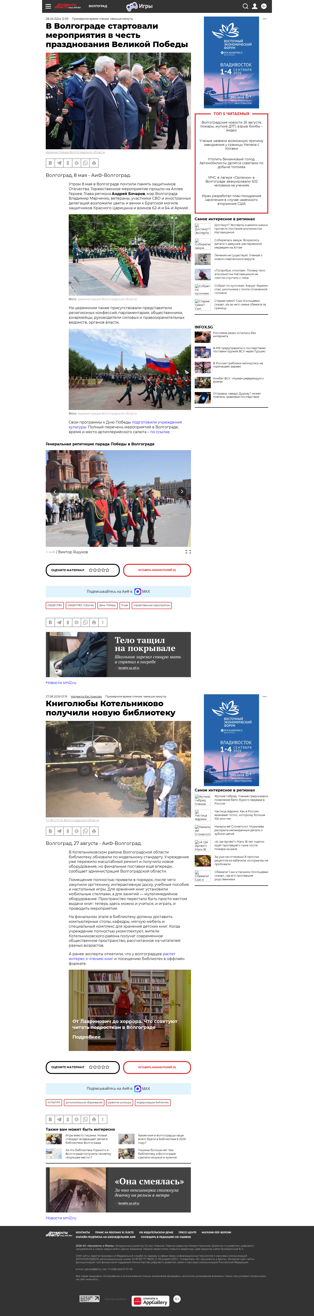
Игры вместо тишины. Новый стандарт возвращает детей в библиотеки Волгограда (87, 1139)
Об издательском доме (156, 1232)
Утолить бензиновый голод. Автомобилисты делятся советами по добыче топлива (231, 163)
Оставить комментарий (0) (157, 570)
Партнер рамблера (115, 1299)
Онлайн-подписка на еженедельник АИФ (106, 1237)
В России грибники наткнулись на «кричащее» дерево (238, 365)
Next (182, 491)
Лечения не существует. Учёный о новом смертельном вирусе (238, 257)
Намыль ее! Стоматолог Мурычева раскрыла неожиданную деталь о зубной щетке (239, 830)
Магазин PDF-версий (216, 1232)
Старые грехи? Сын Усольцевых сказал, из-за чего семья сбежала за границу (240, 304)
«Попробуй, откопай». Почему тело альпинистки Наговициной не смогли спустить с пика (239, 274)
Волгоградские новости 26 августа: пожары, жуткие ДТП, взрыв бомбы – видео (231, 126)
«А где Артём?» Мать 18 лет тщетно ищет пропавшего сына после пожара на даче (239, 845)
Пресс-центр (187, 1232)
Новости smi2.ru (61, 683)
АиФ (52, 552)
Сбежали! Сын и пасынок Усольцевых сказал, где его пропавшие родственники (241, 875)
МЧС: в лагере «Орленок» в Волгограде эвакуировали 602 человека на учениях (232, 181)
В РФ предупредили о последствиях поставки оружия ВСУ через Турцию (239, 350)
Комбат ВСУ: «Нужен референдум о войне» (238, 380)
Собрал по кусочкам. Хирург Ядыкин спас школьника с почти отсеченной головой (241, 289)
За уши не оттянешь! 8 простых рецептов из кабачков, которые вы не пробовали (241, 860)
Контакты (83, 1232)
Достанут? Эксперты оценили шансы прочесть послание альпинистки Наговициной (241, 228)
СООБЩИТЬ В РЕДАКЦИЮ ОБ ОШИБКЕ (166, 1237)
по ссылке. (160, 432)
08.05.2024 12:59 (57, 18)
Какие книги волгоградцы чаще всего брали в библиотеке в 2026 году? (162, 1139)
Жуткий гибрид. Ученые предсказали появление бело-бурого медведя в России (241, 799)
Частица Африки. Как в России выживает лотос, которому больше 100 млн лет (239, 815)
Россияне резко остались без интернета (234, 334)
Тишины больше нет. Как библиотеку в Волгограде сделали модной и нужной (157, 1153)
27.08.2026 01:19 (56, 696)
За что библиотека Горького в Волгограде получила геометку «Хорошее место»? (88, 1153)
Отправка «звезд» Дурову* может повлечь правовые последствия (237, 395)
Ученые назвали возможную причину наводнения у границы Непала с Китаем (231, 145)
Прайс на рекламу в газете (114, 1232)
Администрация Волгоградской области (75, 152)
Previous (55, 491)
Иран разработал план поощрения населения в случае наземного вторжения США (231, 200)
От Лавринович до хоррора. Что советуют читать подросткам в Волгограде (124, 1024)
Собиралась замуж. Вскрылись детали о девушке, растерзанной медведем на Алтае (238, 243)
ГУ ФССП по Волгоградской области (72, 820)
